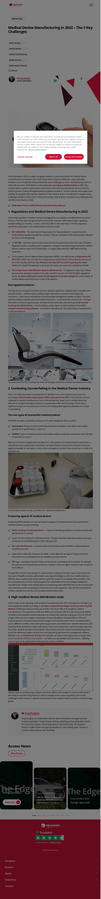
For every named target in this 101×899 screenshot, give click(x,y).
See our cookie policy (37, 149)
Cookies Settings (25, 156)
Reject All (53, 157)
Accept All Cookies (73, 157)
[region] (50, 147)
